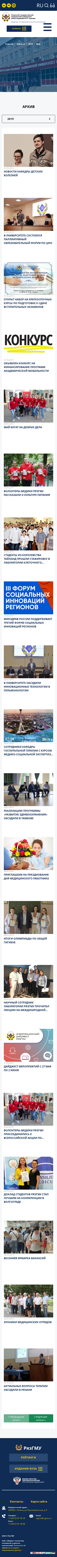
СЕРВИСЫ (16, 28)
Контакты (16, 1501)
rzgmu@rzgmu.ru (43, 1517)
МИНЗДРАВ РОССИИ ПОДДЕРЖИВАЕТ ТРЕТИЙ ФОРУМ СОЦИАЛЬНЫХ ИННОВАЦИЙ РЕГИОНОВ (28, 622)
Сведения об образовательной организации (28, 22)
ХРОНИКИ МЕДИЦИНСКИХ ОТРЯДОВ (28, 1322)
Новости (21, 44)
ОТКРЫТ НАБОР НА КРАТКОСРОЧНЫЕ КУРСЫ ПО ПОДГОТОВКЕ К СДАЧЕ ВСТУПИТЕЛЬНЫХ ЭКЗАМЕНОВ (28, 303)
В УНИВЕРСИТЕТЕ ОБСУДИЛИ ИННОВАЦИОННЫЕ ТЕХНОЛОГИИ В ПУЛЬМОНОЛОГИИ (27, 686)
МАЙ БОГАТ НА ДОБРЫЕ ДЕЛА (23, 427)
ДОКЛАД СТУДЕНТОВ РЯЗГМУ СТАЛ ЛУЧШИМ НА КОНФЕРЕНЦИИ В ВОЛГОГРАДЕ (26, 1198)
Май (38, 44)
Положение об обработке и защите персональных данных (13, 1547)
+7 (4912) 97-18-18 (16, 1517)
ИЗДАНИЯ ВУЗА (26, 1468)
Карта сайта (39, 1501)
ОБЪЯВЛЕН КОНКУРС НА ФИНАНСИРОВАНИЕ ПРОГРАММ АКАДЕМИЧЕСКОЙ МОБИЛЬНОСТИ (26, 367)
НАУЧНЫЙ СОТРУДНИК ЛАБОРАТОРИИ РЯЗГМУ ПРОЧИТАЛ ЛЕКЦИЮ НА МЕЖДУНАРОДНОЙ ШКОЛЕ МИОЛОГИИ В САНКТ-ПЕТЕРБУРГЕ (26, 1010)
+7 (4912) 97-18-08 (16, 1522)
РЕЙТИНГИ (28, 1457)
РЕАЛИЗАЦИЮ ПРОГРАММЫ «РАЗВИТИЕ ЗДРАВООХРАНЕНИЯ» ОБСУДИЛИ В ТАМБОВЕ (26, 814)
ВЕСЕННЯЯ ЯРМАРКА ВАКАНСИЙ (25, 1258)
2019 (30, 44)
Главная (9, 44)
